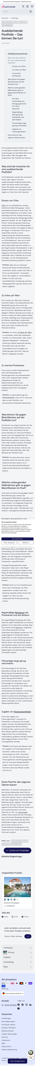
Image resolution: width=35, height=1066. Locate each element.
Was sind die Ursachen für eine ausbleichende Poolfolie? (17, 60)
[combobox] (17, 11)
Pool (16, 22)
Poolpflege (14, 18)
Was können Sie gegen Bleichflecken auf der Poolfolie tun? (16, 81)
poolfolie (23, 22)
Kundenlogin (6, 1018)
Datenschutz (6, 1046)
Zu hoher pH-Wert (19, 70)
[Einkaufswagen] (27, 6)
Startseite (5, 18)
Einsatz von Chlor (19, 66)
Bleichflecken (7, 22)
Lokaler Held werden (9, 1034)
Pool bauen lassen (8, 1025)
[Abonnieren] (27, 936)
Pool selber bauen (8, 1021)
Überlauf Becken (8, 1031)
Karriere (5, 1037)
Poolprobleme (7, 25)
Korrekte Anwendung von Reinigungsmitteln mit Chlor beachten (19, 104)
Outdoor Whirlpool (9, 1028)
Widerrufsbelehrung (9, 1050)
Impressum (6, 1040)
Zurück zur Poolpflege (19, 850)
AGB (3, 1043)
